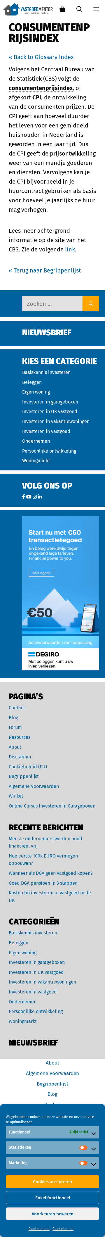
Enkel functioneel (52, 1197)
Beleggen (32, 382)
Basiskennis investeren (46, 372)
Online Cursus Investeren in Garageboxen (52, 806)
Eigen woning (36, 392)
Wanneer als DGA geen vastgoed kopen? (50, 873)
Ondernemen (36, 441)
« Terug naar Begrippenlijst (45, 270)
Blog (13, 717)
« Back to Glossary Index (41, 57)
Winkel (16, 796)
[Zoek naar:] (52, 303)
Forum (15, 727)
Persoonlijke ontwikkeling (49, 451)
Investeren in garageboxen (50, 402)
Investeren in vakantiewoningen (56, 421)
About (15, 747)
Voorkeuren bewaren (53, 1214)
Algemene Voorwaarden (34, 786)
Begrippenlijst (24, 776)
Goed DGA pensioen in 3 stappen (43, 883)
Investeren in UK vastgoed (49, 411)
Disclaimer (20, 757)
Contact (17, 707)
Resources (19, 737)
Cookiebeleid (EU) (28, 767)
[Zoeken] (91, 303)
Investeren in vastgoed (46, 431)
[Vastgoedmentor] (28, 9)
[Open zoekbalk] (79, 9)
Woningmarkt (36, 460)
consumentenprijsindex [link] (41, 88)
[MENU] (96, 9)
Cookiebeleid (39, 1229)
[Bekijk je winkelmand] (62, 9)
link (70, 249)
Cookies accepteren (52, 1181)
